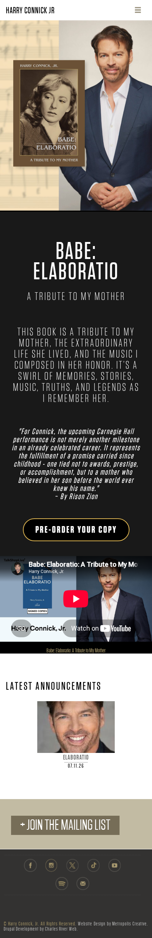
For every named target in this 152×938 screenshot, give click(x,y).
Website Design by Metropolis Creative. (113, 924)
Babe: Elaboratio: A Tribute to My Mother (76, 650)
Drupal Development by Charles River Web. (41, 929)
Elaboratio (76, 757)
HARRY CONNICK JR (30, 10)
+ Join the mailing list (65, 825)
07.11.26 (76, 766)
